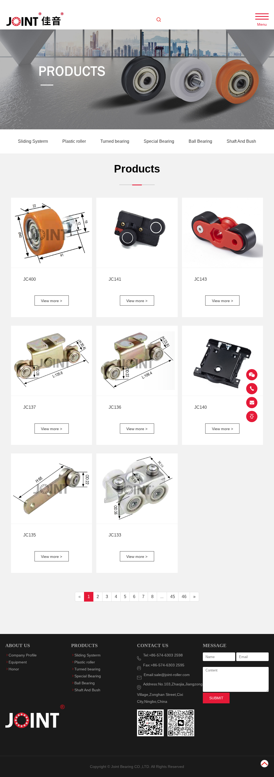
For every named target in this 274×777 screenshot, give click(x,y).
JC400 (29, 279)
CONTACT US (152, 645)
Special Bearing (159, 141)
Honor (14, 669)
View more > (51, 301)
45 (172, 596)
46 (184, 596)
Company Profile (23, 655)
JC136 (115, 407)
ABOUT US (17, 645)
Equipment (18, 662)
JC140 (200, 407)
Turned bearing (115, 141)
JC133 (115, 535)
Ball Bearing (201, 141)
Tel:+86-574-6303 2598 (162, 655)
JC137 (29, 407)
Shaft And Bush (241, 141)
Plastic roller (74, 141)
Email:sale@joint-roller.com (166, 675)
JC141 (115, 279)
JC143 (200, 279)
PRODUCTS (84, 645)
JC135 (29, 535)
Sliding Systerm (33, 141)
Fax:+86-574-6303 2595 (162, 665)
